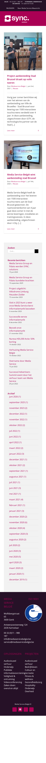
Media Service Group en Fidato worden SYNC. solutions (20, 266)
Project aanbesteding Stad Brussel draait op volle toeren (21, 79)
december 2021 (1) (18, 459)
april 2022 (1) (15, 442)
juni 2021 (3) (15, 488)
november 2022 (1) (18, 419)
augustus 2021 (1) (17, 476)
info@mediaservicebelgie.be (17, 639)
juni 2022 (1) (15, 436)
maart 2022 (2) (16, 448)
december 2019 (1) (18, 579)
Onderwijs (9, 667)
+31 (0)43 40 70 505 (27, 3)
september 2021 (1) (18, 471)
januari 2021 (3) (16, 511)
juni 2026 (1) (15, 396)
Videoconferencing (13, 682)
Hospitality (30, 685)
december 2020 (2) (18, 516)
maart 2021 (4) (16, 499)
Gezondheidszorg (33, 682)
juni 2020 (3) (15, 551)
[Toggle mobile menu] (41, 17)
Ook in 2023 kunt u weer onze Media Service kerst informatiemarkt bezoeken (22, 305)
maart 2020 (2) (16, 568)
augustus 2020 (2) (17, 539)
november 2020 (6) (18, 522)
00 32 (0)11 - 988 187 (16, 2)
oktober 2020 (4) (17, 528)
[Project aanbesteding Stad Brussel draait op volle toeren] (23, 51)
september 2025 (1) (18, 402)
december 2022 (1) (18, 413)
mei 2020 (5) (15, 556)
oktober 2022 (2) (17, 425)
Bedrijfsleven (31, 667)
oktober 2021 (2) (17, 465)
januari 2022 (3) (16, 453)
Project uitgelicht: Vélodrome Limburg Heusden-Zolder (18, 291)
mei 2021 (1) (15, 493)
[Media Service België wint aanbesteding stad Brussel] (23, 155)
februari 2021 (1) (17, 505)
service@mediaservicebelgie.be (19, 642)
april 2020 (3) (15, 562)
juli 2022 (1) (14, 431)
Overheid (29, 691)
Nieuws (15, 88)
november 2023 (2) (18, 408)
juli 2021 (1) (14, 482)
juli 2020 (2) (14, 545)
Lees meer (11, 130)
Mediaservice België (18, 86)
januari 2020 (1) (16, 573)
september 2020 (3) (18, 533)
